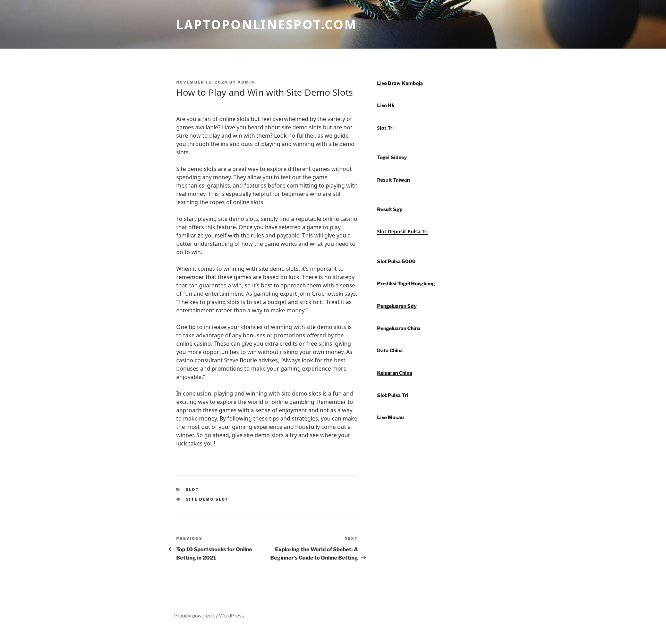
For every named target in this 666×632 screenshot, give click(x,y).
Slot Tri (385, 127)
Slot (192, 489)
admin (246, 82)
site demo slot (207, 499)
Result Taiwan (393, 179)
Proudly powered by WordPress (209, 615)
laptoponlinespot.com (266, 24)
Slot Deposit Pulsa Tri (402, 231)
